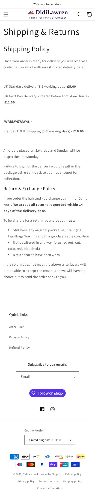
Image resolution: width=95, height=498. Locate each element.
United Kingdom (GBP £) (45, 440)
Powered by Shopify (49, 474)
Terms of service (48, 481)
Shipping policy (72, 481)
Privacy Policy (19, 337)
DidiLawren (30, 474)
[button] (6, 14)
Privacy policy (26, 481)
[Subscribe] (74, 376)
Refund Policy (19, 347)
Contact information (49, 488)
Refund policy (73, 474)
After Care (16, 327)
